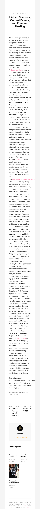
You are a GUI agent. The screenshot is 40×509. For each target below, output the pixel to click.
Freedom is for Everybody (14, 481)
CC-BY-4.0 (23, 505)
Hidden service (16, 70)
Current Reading (23, 455)
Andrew (15, 12)
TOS (28, 507)
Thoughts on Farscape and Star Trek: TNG (15, 412)
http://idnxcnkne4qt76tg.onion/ (23, 179)
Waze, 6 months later (25, 410)
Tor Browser (21, 338)
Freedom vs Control (13, 455)
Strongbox (19, 159)
